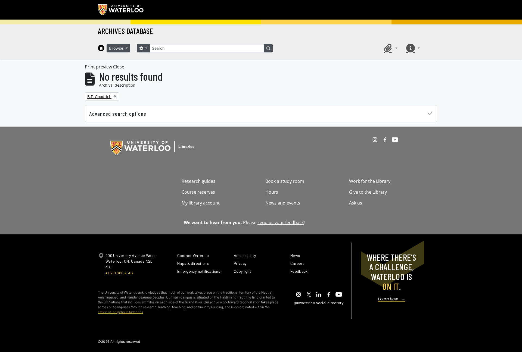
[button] (390, 48)
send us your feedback (280, 222)
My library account (201, 203)
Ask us (355, 203)
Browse (117, 48)
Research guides (198, 181)
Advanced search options (117, 113)
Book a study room (284, 181)
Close (118, 67)
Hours (271, 192)
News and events (282, 203)
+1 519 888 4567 (119, 273)
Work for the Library (369, 181)
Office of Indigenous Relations (120, 312)
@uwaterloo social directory (319, 302)
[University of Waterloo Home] (121, 9)
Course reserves (198, 192)
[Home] (101, 48)
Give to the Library (368, 192)
